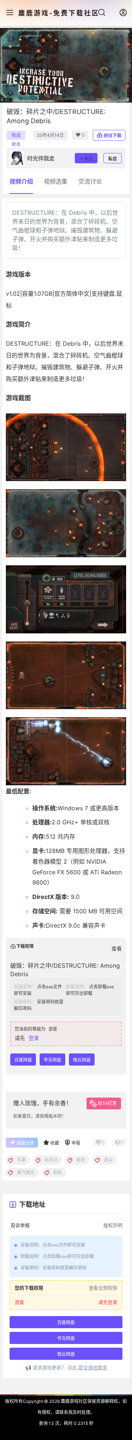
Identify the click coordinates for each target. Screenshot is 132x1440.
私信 (112, 158)
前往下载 (112, 135)
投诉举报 (20, 1225)
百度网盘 (23, 1060)
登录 (34, 1038)
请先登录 (107, 1302)
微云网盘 (82, 1060)
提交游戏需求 (92, 1367)
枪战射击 (16, 136)
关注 (88, 158)
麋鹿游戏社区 (73, 1401)
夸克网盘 (52, 1060)
